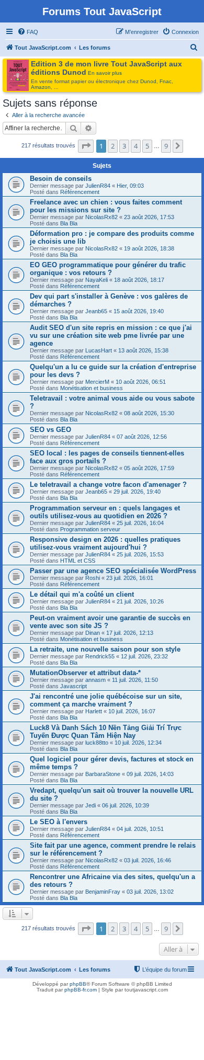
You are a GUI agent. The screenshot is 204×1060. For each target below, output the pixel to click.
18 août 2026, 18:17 (139, 280)
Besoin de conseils (61, 179)
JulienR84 (97, 186)
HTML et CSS (77, 560)
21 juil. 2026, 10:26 (140, 601)
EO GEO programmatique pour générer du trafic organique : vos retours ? (108, 269)
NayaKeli (96, 280)
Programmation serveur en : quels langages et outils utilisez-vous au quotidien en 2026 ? (105, 512)
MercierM (97, 382)
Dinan (92, 633)
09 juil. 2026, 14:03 (150, 774)
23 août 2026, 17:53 (149, 217)
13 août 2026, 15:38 (143, 350)
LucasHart (98, 350)
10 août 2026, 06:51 (141, 382)
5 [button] (147, 146)
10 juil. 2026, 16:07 (131, 711)
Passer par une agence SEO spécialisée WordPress (113, 571)
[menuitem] (27, 32)
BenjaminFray (102, 891)
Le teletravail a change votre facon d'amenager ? (108, 484)
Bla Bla (68, 223)
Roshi (92, 578)
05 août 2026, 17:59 (149, 468)
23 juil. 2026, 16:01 (129, 578)
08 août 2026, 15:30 (149, 413)
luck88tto (96, 742)
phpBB (78, 984)
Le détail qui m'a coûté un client (82, 594)
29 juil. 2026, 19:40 (137, 491)
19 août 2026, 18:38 (149, 248)
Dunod (148, 81)
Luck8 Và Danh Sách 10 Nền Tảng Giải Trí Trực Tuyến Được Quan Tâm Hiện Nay (106, 731)
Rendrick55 (100, 656)
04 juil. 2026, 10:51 (140, 829)
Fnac (166, 81)
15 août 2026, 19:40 (139, 311)
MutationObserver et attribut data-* (85, 673)
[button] (86, 146)
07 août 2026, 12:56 (142, 437)
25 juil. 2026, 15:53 (140, 554)
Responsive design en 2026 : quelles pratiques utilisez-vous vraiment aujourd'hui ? (105, 543)
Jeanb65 (96, 311)
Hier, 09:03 (130, 186)
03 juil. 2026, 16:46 (147, 860)
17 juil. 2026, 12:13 (129, 633)
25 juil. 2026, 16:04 (140, 523)
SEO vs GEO (50, 430)
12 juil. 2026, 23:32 (144, 656)
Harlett (93, 711)
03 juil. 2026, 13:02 (150, 891)
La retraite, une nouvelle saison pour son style (105, 649)
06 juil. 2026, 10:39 (125, 805)
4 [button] (136, 146)
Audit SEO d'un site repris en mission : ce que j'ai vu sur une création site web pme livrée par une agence (111, 335)
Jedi (90, 805)
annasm (95, 680)
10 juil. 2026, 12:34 (138, 742)
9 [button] (166, 146)
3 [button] (124, 146)
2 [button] (113, 146)
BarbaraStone (102, 774)
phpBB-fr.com (80, 990)
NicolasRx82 (101, 217)
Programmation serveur (90, 529)
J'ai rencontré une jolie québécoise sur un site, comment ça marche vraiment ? (106, 700)
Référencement (79, 192)
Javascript (73, 686)
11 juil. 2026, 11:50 (135, 680)
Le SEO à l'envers (58, 822)
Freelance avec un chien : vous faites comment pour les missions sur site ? (106, 206)
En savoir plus (105, 73)
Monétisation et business (91, 388)
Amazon (41, 87)
